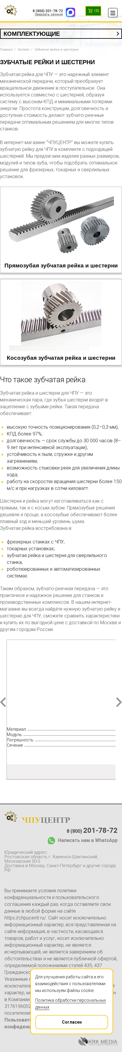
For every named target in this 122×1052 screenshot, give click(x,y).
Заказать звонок (49, 14)
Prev (3, 702)
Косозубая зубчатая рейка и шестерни (61, 358)
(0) (96, 11)
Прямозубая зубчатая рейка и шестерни (61, 265)
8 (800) (92, 830)
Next (119, 702)
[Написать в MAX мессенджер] (69, 11)
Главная (6, 49)
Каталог (24, 49)
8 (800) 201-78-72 (48, 11)
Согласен (72, 1022)
